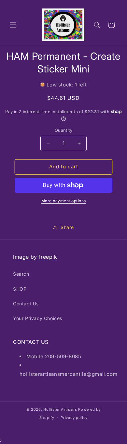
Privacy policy (74, 417)
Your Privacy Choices (37, 318)
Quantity (63, 130)
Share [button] (67, 227)
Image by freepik (35, 256)
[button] (13, 25)
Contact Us (26, 303)
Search (21, 274)
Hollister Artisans (60, 409)
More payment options (63, 200)
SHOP (19, 289)
